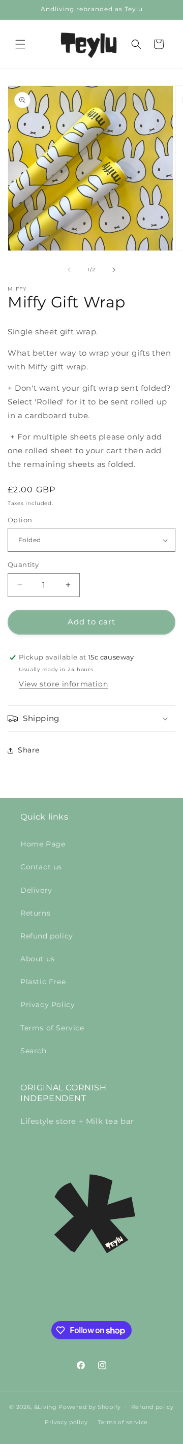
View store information (63, 683)
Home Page (42, 844)
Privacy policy (66, 1422)
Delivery (36, 890)
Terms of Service (52, 1027)
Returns (35, 913)
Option (20, 520)
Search (33, 1050)
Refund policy (46, 935)
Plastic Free (43, 981)
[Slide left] (69, 270)
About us (37, 958)
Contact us (41, 866)
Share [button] (29, 750)
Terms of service (123, 1422)
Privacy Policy (47, 1004)
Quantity (23, 564)
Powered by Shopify (89, 1406)
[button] (20, 44)
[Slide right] (114, 270)
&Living (45, 1406)
